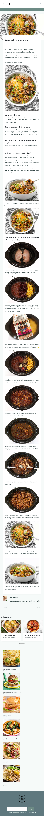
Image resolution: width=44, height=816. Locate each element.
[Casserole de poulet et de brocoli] (22, 658)
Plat (5, 37)
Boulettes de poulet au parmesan (32, 635)
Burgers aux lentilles (7, 715)
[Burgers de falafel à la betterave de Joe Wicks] (22, 681)
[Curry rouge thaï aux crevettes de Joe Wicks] (22, 727)
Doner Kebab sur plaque (7, 761)
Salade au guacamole (37, 608)
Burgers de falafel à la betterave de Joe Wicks (12, 692)
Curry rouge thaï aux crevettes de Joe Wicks (11, 738)
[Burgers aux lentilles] (22, 704)
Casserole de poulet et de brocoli (9, 669)
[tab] (19, 643)
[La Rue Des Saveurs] (6, 4)
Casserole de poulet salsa (9, 635)
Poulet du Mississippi (7, 784)
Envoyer (31, 809)
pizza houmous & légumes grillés (9, 608)
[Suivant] (41, 631)
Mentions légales (23, 812)
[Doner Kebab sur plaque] (22, 750)
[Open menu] (40, 4)
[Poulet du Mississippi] (22, 773)
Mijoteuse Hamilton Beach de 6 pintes (16, 155)
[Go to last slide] (3, 631)
